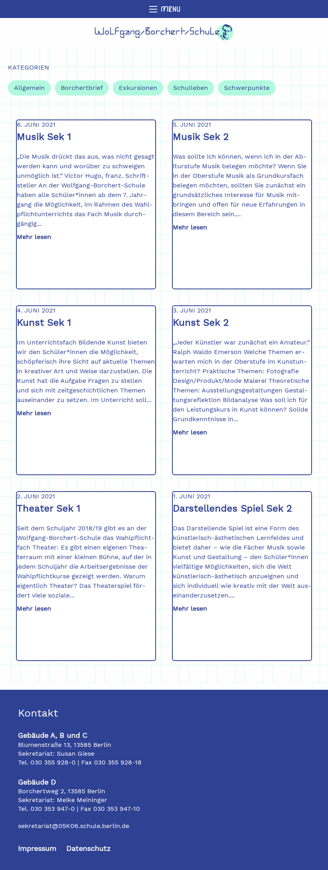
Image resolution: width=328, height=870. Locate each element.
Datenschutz (88, 848)
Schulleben (190, 88)
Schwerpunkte (247, 88)
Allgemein (29, 88)
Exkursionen (138, 88)
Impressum (37, 848)
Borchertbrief (82, 88)
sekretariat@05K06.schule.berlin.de (73, 826)
